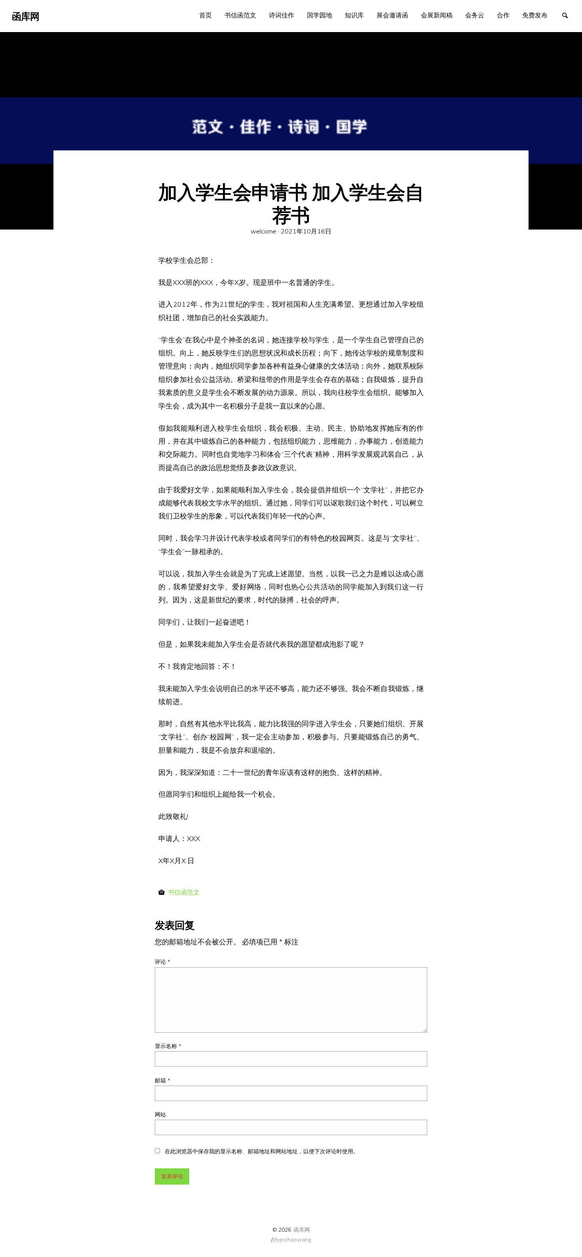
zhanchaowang (291, 1239)
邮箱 (162, 1080)
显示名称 (168, 1046)
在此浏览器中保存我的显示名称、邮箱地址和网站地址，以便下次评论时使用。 (262, 1151)
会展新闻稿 (437, 15)
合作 (503, 15)
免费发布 (535, 15)
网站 (160, 1114)
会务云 (474, 15)
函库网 (301, 1229)
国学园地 (319, 15)
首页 (205, 15)
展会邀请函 (392, 15)
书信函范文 (240, 15)
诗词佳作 (281, 15)
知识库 (354, 15)
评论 (162, 961)
